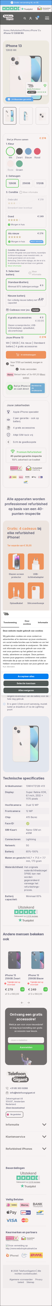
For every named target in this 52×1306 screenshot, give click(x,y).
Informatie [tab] (43, 622)
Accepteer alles (26, 676)
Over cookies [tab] (27, 622)
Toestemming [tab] (10, 622)
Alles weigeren (26, 690)
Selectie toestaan (26, 683)
